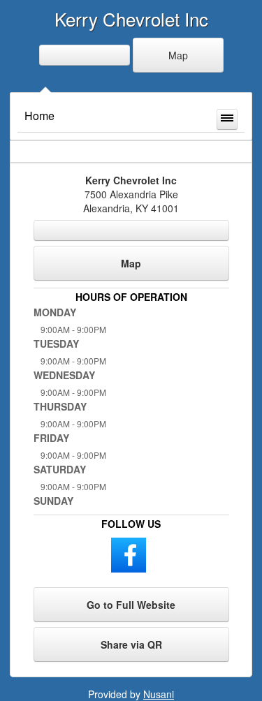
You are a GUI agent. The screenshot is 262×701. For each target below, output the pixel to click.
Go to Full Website (131, 605)
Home (39, 116)
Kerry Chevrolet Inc (131, 18)
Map (178, 55)
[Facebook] (128, 554)
